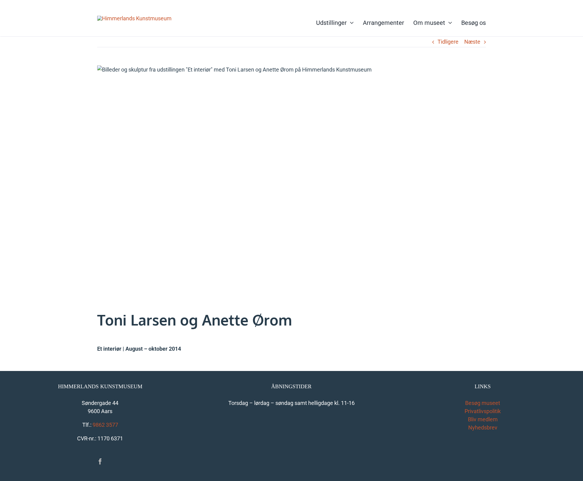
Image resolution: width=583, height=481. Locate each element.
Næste (472, 41)
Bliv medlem (483, 419)
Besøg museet (482, 403)
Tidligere (448, 41)
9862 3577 (105, 425)
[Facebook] (100, 462)
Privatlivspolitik (483, 411)
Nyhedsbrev (482, 427)
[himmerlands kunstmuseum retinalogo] (134, 18)
